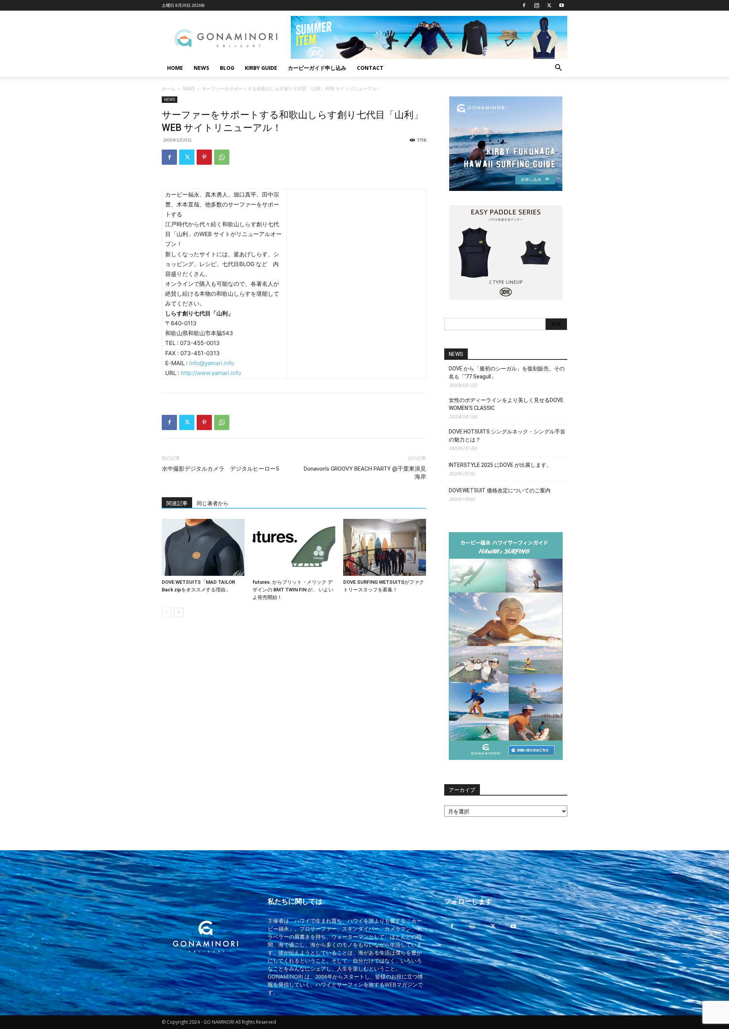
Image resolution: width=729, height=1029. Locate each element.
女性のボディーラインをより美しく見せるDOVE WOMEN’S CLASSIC (506, 404)
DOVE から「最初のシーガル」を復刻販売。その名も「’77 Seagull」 (507, 373)
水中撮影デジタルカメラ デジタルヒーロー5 (220, 468)
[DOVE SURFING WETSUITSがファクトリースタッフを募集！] (384, 547)
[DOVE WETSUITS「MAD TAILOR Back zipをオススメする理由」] (203, 547)
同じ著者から (213, 503)
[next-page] (178, 612)
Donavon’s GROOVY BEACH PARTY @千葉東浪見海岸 (365, 472)
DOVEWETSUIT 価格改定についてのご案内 (500, 490)
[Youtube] (561, 5)
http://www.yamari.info (211, 373)
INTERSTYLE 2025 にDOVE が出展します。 (500, 465)
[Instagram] (536, 5)
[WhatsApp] (221, 157)
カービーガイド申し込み (317, 67)
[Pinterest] (204, 157)
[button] (558, 68)
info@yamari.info (211, 363)
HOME (175, 67)
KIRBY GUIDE (261, 67)
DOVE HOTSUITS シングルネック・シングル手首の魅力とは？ (507, 436)
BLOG (227, 67)
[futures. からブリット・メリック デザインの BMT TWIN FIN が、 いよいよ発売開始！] (293, 547)
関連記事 (177, 503)
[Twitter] (549, 5)
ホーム (168, 88)
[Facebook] (524, 5)
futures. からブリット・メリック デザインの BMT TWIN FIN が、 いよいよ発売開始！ (292, 589)
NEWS (201, 67)
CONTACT (370, 67)
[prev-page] (166, 612)
